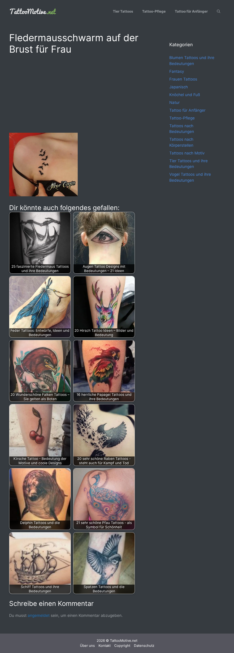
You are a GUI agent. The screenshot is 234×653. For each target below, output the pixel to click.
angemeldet (39, 615)
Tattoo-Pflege (154, 11)
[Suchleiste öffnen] (218, 11)
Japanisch (178, 87)
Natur (174, 102)
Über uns (87, 645)
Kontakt (104, 645)
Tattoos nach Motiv (187, 153)
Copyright (122, 645)
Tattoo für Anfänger (191, 11)
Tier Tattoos (123, 11)
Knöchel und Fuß (184, 94)
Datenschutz (144, 645)
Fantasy (176, 71)
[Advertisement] (80, 93)
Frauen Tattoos (183, 79)
